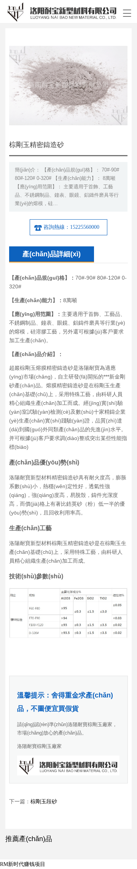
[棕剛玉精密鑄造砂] (68, 52)
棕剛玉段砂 (43, 801)
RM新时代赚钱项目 (22, 864)
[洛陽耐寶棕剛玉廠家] (62, 11)
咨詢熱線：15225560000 (71, 227)
